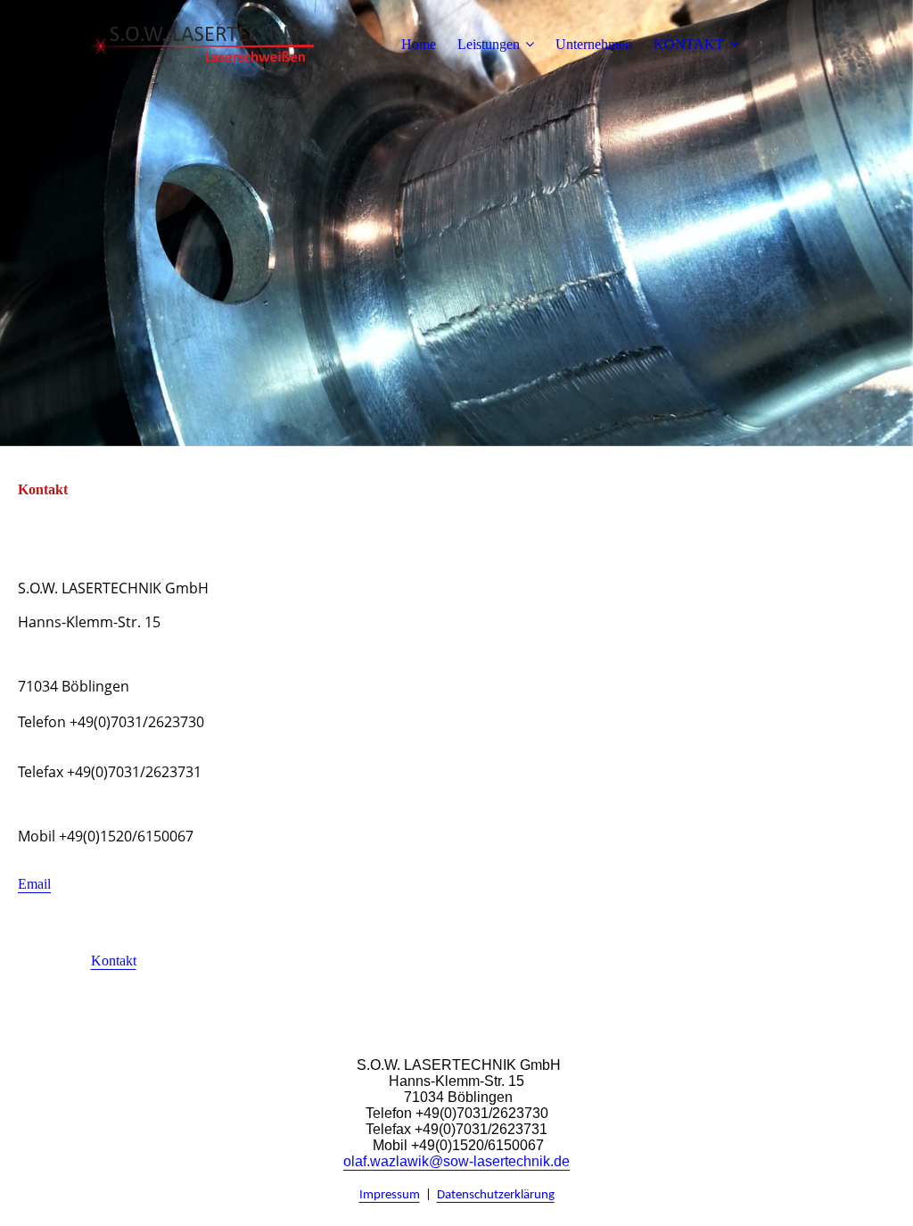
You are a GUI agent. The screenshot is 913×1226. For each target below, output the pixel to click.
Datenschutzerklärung (496, 1195)
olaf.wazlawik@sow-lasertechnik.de (456, 1161)
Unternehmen (593, 44)
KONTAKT (689, 44)
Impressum (389, 1195)
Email (34, 883)
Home (418, 44)
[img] (202, 44)
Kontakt (113, 960)
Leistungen (488, 44)
